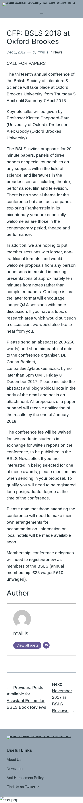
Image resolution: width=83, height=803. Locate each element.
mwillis (20, 633)
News (57, 52)
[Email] (46, 645)
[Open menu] (41, 13)
